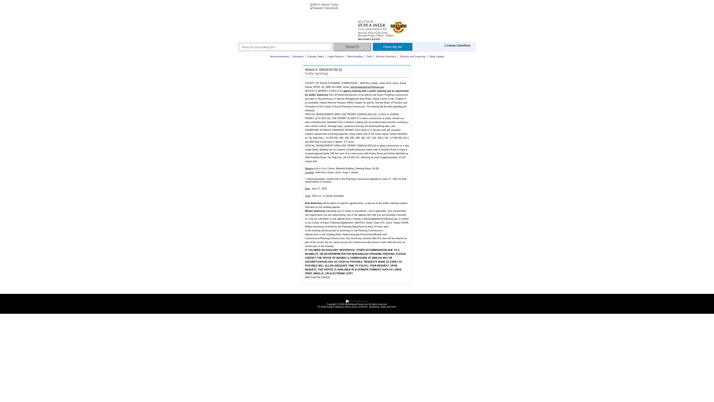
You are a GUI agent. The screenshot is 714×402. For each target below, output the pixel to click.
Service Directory (386, 56)
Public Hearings (316, 73)
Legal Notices (336, 56)
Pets (369, 56)
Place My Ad (392, 47)
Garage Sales (316, 56)
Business (298, 56)
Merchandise (355, 56)
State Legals (436, 56)
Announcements (279, 56)
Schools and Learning (412, 56)
